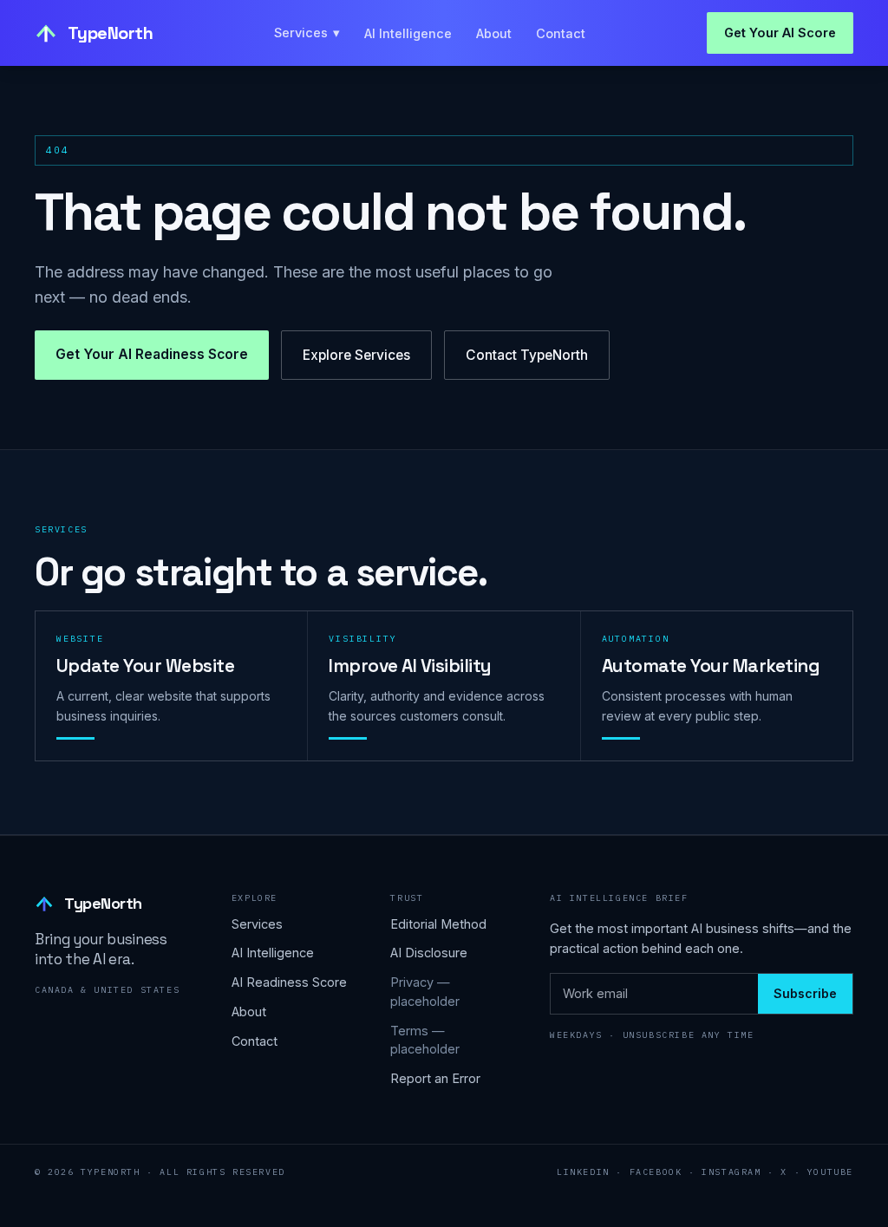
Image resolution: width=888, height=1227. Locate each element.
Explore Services (356, 355)
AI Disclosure (428, 952)
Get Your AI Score (780, 32)
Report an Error (435, 1078)
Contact (560, 33)
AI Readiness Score (289, 982)
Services (307, 32)
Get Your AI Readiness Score (152, 354)
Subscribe (805, 993)
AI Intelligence (408, 33)
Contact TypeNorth (527, 355)
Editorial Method (438, 924)
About (494, 33)
